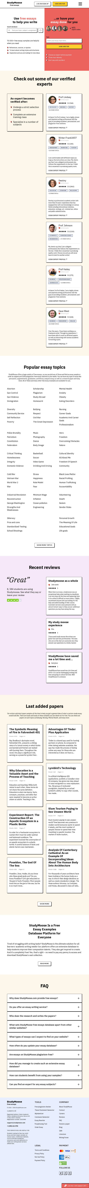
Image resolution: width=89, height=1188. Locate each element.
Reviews (62, 1117)
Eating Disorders (66, 401)
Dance (36, 441)
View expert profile (57, 128)
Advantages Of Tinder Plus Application (62, 731)
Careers (62, 1114)
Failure (62, 445)
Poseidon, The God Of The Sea (22, 864)
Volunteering (65, 495)
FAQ (60, 1120)
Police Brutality (14, 433)
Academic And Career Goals (69, 419)
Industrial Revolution (16, 495)
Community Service (15, 413)
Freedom (63, 437)
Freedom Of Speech (68, 461)
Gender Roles (65, 507)
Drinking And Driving (42, 466)
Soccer (36, 457)
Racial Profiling (66, 478)
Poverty (10, 422)
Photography (39, 437)
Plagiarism (38, 393)
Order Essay (39, 1127)
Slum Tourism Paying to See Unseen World (63, 810)
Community (64, 466)
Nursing (62, 409)
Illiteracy (11, 518)
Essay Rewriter (40, 1120)
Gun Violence (13, 397)
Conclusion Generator (42, 1117)
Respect (36, 413)
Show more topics (44, 545)
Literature (62, 1134)
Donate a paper (64, 1124)
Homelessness (13, 457)
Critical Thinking (14, 453)
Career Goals (65, 413)
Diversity (11, 409)
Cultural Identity (66, 453)
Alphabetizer (39, 1114)
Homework (38, 401)
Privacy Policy (39, 1154)
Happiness (38, 478)
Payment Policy (40, 1160)
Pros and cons (13, 522)
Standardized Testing (16, 526)
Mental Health (65, 388)
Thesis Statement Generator (44, 1110)
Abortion (11, 388)
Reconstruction (14, 499)
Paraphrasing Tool (41, 1124)
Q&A (60, 1131)
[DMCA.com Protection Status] (63, 1163)
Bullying (36, 409)
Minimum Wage (40, 495)
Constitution (12, 441)
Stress (36, 474)
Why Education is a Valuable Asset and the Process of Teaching (23, 773)
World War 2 (12, 482)
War (9, 486)
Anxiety (62, 393)
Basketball (38, 453)
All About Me (65, 457)
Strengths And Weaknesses (13, 508)
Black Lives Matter (67, 474)
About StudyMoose (65, 1107)
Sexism (62, 503)
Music (35, 433)
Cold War (11, 474)
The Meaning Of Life (68, 522)
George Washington (16, 503)
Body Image (38, 445)
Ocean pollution (40, 503)
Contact (62, 1110)
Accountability (65, 486)
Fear (35, 486)
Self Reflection (13, 417)
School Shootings (14, 530)
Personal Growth (66, 518)
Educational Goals (67, 526)
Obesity (62, 397)
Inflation (37, 499)
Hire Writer (60, 4)
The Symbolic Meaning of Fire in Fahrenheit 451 (24, 731)
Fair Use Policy (39, 1157)
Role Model (38, 482)
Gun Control (12, 393)
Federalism (12, 445)
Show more (44, 904)
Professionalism (66, 424)
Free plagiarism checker (43, 1107)
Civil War (37, 417)
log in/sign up (42, 4)
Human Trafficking (67, 482)
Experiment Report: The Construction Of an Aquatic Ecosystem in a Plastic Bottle (24, 819)
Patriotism (11, 437)
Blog (60, 1127)
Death (62, 499)
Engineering (38, 507)
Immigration (12, 401)
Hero (61, 433)
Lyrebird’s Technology (62, 768)
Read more (44, 964)
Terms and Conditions (42, 1150)
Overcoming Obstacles (69, 441)
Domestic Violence (15, 466)
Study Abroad (39, 397)
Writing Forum (63, 1138)
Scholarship (38, 388)
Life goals (63, 530)
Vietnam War (13, 478)
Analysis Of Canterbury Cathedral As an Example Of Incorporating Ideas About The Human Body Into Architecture (63, 857)
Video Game (38, 461)
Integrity (11, 461)
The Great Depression (43, 422)
